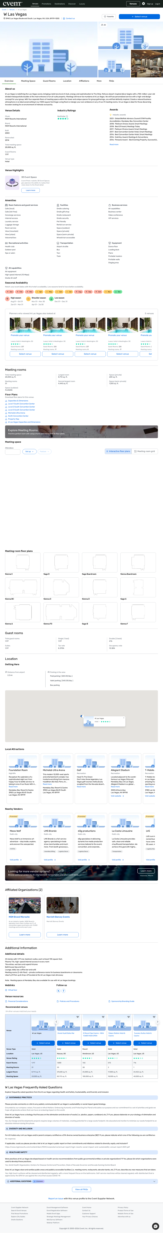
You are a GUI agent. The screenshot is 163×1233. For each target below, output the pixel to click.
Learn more (30, 190)
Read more (114, 144)
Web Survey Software (54, 1220)
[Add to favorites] (77, 1017)
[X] (58, 991)
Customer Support (89, 1213)
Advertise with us (124, 1217)
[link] (23, 821)
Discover (72, 4)
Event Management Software (57, 1207)
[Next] (153, 775)
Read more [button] (13, 787)
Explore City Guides (18, 1217)
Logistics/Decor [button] (63, 851)
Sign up (150, 4)
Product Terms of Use (125, 1210)
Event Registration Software (57, 1210)
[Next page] (150, 334)
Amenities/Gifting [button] (49, 851)
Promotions (46, 4)
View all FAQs (81, 1189)
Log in (157, 4)
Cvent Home (86, 1207)
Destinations (60, 4)
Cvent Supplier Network (19, 1207)
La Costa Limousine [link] (122, 831)
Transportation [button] (116, 851)
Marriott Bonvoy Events (58, 917)
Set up (28, 451)
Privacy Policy (123, 1207)
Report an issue (55, 1198)
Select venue (141, 16)
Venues (35, 4)
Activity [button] (12, 849)
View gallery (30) (153, 73)
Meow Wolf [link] (15, 831)
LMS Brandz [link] (50, 831)
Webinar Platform (53, 1223)
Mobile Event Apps (53, 1213)
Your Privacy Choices (90, 1217)
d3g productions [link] (87, 831)
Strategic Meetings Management (58, 1217)
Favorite (110, 17)
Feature (43, 451)
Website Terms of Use (125, 1213)
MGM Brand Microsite (19, 917)
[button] (49, 49)
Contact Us (86, 1210)
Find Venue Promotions (19, 1213)
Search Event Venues (18, 1210)
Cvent (4, 10)
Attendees (9, 448)
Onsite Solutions (17, 1220)
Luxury (82, 4)
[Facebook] (64, 991)
